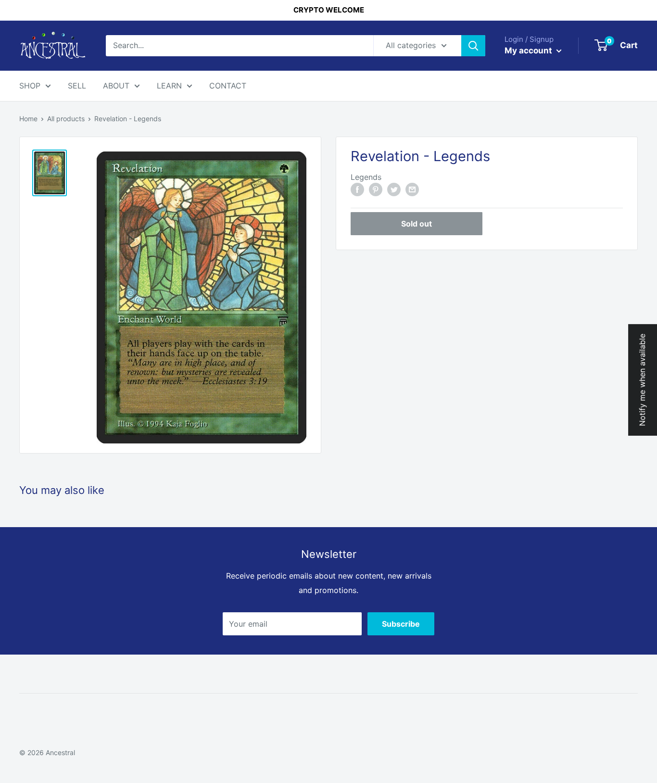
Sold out (416, 223)
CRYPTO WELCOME (328, 9)
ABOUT (116, 85)
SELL (77, 85)
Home (28, 118)
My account (529, 50)
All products (66, 118)
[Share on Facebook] (357, 189)
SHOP (29, 85)
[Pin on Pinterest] (375, 189)
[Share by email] (412, 189)
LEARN (169, 85)
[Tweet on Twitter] (394, 189)
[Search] (473, 45)
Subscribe (401, 624)
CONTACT (227, 85)
